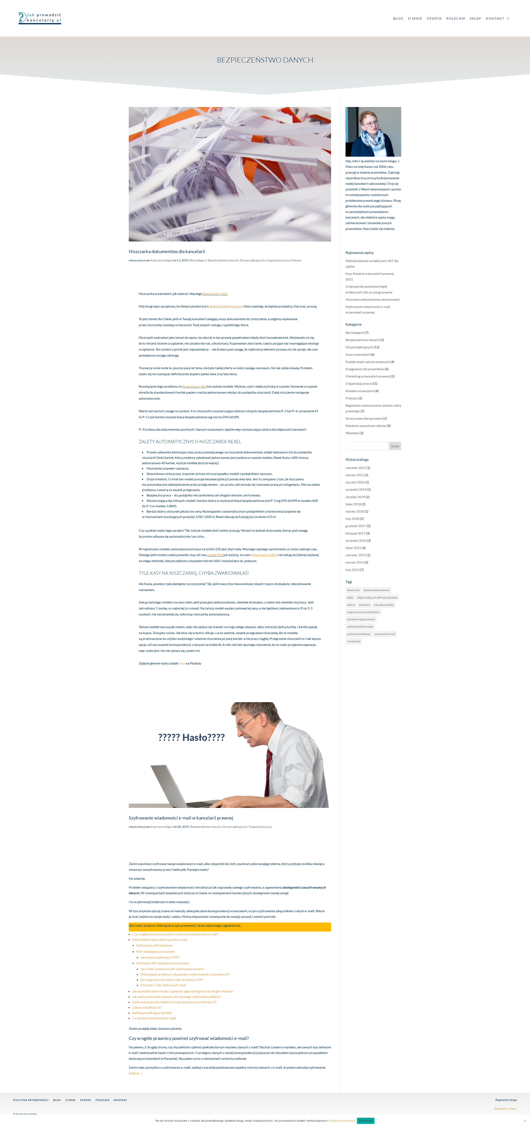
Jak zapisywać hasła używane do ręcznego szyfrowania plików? (176, 996)
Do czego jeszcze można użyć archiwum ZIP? (171, 980)
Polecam (455, 18)
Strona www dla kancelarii (364, 418)
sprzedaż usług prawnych (361, 619)
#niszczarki (353, 590)
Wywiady (352, 433)
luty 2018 (352, 518)
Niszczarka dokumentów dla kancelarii (167, 251)
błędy (350, 597)
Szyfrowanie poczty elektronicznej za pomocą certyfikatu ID (174, 1002)
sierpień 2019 (355, 497)
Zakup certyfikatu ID (146, 1007)
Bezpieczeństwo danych (223, 260)
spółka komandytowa (358, 634)
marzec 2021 (355, 475)
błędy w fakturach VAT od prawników (377, 597)
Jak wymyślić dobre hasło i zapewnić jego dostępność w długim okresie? (182, 991)
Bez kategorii (198, 260)
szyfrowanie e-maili (384, 634)
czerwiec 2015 (356, 555)
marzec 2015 (355, 562)
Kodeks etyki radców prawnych (368, 362)
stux (182, 663)
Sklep (475, 18)
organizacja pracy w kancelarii (363, 612)
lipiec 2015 (353, 548)
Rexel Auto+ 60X (215, 294)
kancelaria (364, 604)
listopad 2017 (355, 533)
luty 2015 (352, 570)
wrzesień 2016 (356, 540)
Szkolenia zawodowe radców (366, 426)
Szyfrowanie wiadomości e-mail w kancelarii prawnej (181, 818)
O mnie (415, 18)
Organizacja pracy (277, 260)
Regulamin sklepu (505, 1108)
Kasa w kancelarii (358, 354)
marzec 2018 (355, 511)
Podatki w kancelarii (360, 391)
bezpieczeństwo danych (377, 590)
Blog (398, 18)
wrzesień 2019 (356, 489)
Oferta (434, 18)
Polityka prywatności (31, 1100)
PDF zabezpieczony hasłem (155, 951)
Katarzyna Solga (161, 260)
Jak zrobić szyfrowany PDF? (160, 957)
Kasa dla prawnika (384, 604)
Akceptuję (365, 1120)
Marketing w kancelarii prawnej (368, 376)
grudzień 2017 (356, 526)
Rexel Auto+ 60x (194, 386)
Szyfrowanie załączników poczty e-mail (159, 939)
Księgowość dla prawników (365, 369)
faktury (351, 604)
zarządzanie (353, 641)
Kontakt (495, 18)
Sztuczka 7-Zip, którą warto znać (163, 985)
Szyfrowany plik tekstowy (154, 945)
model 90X (215, 555)
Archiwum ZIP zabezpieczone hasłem (162, 963)
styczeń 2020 (355, 482)
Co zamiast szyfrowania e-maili (154, 1018)
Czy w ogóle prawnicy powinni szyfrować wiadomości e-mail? (175, 934)
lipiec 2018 (353, 504)
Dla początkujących (252, 260)
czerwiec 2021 (356, 468)
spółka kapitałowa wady (360, 626)
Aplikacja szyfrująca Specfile (152, 1013)
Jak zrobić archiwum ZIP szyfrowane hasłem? (172, 969)
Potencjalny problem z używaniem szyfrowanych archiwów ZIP (184, 974)
